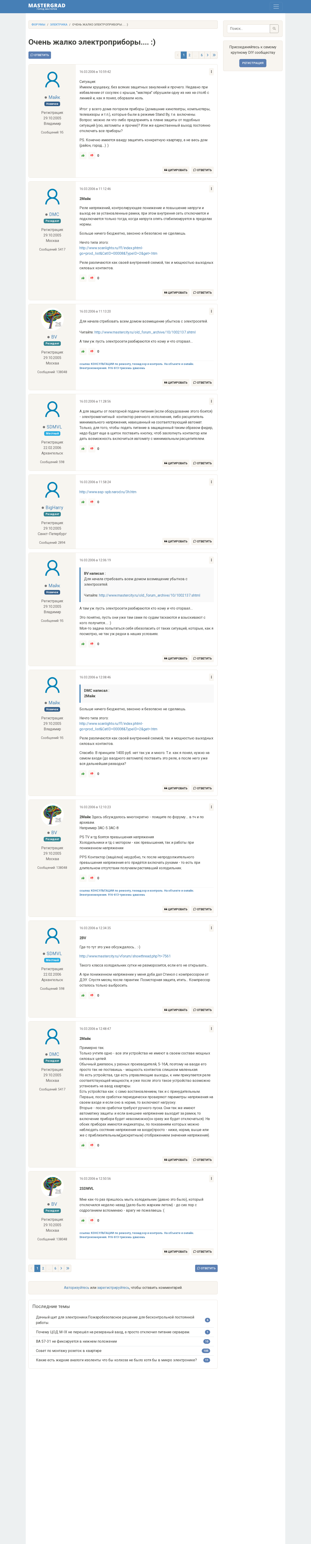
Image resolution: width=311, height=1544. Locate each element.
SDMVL (54, 427)
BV (54, 337)
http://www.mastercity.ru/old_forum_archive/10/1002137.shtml (145, 332)
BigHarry (54, 507)
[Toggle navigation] (276, 6)
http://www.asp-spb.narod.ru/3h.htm (107, 492)
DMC (54, 214)
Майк (54, 97)
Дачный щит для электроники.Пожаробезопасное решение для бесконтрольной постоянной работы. (115, 1320)
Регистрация (252, 63)
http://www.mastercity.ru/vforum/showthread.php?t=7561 (125, 956)
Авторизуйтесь (76, 1287)
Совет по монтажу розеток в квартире (69, 1351)
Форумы (38, 24)
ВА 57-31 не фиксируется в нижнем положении (76, 1341)
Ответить (41, 55)
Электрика (58, 24)
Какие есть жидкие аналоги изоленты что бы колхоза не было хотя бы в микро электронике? (116, 1360)
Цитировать (177, 170)
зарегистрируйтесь (113, 1287)
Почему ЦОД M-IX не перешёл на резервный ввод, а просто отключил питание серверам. (113, 1332)
